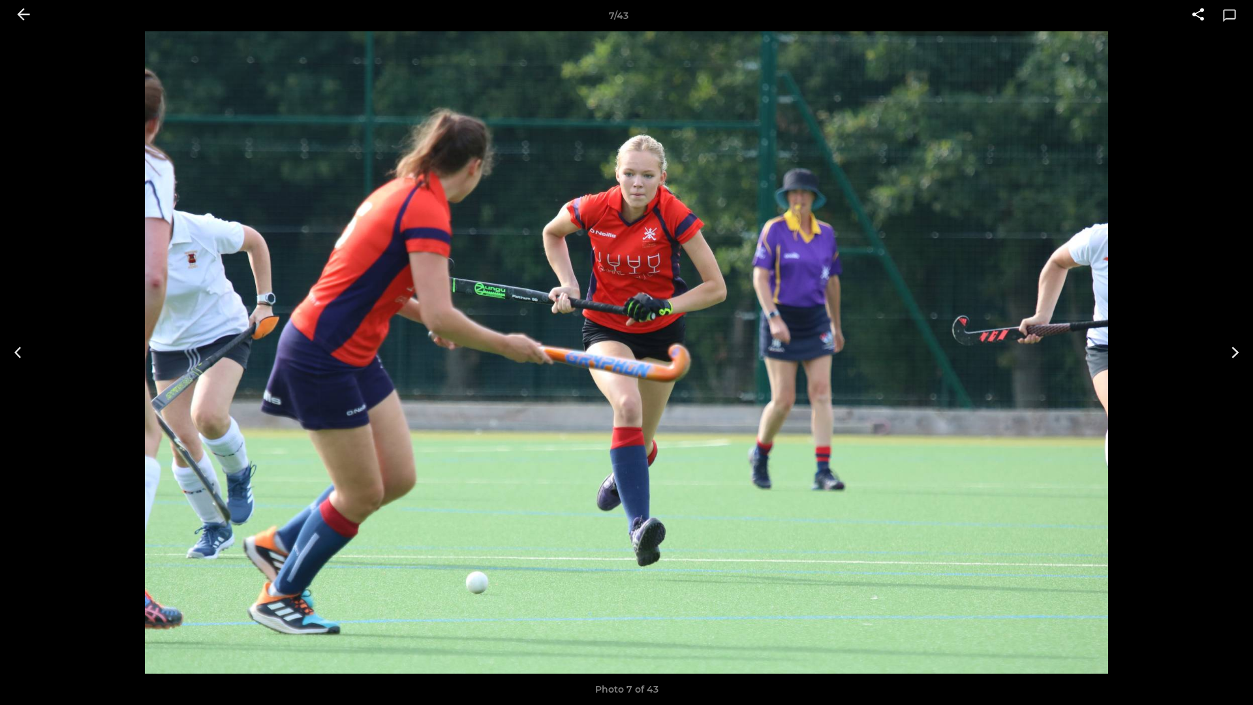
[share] (1198, 16)
